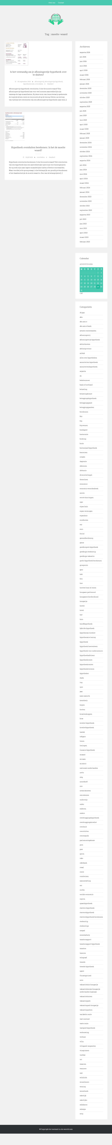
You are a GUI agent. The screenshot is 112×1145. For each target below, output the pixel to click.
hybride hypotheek (87, 628)
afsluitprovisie (85, 349)
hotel (82, 610)
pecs (81, 845)
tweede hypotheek (87, 966)
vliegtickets (84, 1050)
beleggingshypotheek (88, 398)
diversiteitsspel (86, 475)
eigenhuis (84, 516)
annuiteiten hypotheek (89, 362)
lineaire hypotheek (87, 750)
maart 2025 (84, 129)
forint (82, 534)
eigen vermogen (86, 511)
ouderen (83, 809)
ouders (82, 813)
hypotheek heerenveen (89, 646)
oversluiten (39, 84)
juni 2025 (83, 115)
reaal (82, 867)
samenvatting (85, 881)
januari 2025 (84, 138)
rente (82, 872)
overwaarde (84, 836)
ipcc (81, 687)
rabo (81, 858)
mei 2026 (83, 66)
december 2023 (85, 197)
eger (81, 502)
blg (81, 421)
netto (82, 773)
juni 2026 (83, 61)
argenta (83, 371)
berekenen (84, 412)
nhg (81, 777)
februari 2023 (85, 242)
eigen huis (84, 506)
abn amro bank (85, 326)
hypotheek (84, 642)
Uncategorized (85, 976)
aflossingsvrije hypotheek (54, 82)
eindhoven (84, 520)
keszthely (84, 700)
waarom (83, 1064)
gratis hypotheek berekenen (91, 561)
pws (81, 849)
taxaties (83, 948)
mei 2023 (83, 228)
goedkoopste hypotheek (89, 547)
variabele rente (86, 1014)
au (80, 376)
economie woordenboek (89, 489)
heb (81, 574)
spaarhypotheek (86, 903)
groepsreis (84, 565)
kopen (82, 705)
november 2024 (86, 147)
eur (81, 525)
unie (81, 980)
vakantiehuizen (86, 996)
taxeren (83, 953)
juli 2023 (83, 219)
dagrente (83, 461)
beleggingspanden (87, 407)
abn (81, 317)
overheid (83, 827)
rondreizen (84, 876)
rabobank (83, 863)
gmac (82, 543)
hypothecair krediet (87, 633)
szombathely (85, 935)
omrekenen (84, 795)
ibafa (82, 678)
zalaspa (83, 1109)
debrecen (83, 466)
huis (81, 619)
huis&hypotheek (86, 624)
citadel (82, 457)
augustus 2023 (85, 215)
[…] (65, 100)
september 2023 (86, 210)
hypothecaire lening (88, 637)
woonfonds (84, 1091)
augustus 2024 (85, 160)
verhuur (83, 1037)
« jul (81, 293)
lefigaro (83, 737)
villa (81, 1041)
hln (81, 579)
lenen (82, 741)
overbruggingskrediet (88, 822)
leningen (83, 746)
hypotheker (84, 673)
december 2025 (85, 88)
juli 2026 (83, 57)
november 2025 (86, 93)
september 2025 (86, 102)
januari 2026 (84, 84)
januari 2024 (84, 192)
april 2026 (84, 70)
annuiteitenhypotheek (88, 367)
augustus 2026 (85, 52)
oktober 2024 (85, 151)
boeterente (84, 434)
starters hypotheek (87, 908)
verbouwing (84, 1032)
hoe (81, 583)
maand (82, 755)
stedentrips (84, 926)
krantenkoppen (86, 714)
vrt (81, 1059)
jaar (81, 691)
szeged (82, 930)
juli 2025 (83, 111)
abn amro (83, 322)
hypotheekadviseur (87, 655)
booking (83, 439)
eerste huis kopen (87, 497)
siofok (82, 890)
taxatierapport (85, 939)
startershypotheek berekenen (91, 917)
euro (81, 529)
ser (81, 885)
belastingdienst (86, 394)
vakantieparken (86, 1010)
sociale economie (86, 894)
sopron (82, 899)
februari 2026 (85, 79)
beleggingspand (86, 403)
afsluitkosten (85, 344)
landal (82, 732)
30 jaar (82, 313)
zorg (81, 1114)
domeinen (84, 479)
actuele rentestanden (88, 331)
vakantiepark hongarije (89, 1005)
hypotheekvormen (87, 669)
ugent (82, 971)
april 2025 (84, 124)
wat (81, 1073)
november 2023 (86, 201)
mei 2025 (83, 120)
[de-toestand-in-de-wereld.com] (56, 18)
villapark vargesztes (88, 1046)
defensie (83, 470)
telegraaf (83, 958)
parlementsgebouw (87, 840)
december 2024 (85, 143)
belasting (83, 389)
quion (82, 854)
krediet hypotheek (87, 723)
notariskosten (85, 791)
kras (81, 718)
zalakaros (83, 1105)
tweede (82, 962)
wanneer (83, 1069)
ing (81, 682)
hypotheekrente (28, 84)
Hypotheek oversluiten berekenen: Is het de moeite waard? (38, 149)
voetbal (82, 1055)
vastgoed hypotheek (87, 1028)
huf (81, 615)
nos (81, 786)
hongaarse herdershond (89, 597)
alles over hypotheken (88, 358)
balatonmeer (85, 380)
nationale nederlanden (89, 768)
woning (83, 1087)
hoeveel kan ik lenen (88, 588)
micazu (83, 759)
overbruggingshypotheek (89, 818)
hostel (82, 606)
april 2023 (84, 233)
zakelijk (83, 1096)
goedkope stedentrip (88, 552)
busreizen (83, 452)
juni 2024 (83, 170)
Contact (61, 3)
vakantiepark (85, 1001)
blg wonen (84, 425)
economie (84, 484)
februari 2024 (85, 188)
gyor (81, 570)
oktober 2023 (85, 206)
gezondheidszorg (86, 538)
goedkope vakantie (87, 556)
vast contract (85, 1019)
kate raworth (85, 696)
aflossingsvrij (39, 82)
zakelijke (83, 1100)
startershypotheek (87, 912)
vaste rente (84, 1023)
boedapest (84, 430)
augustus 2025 (85, 106)
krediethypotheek (87, 727)
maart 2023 (84, 237)
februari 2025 (85, 133)
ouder (82, 804)
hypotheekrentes (86, 664)
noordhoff (84, 782)
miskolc (83, 764)
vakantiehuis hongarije (89, 985)
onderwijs (84, 800)
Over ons (52, 3)
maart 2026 (84, 75)
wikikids (83, 1077)
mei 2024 (83, 174)
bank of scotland (86, 385)
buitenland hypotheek (88, 448)
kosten (82, 709)
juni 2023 (83, 224)
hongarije (83, 601)
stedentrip (84, 921)
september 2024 (86, 156)
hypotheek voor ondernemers (91, 651)
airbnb (82, 353)
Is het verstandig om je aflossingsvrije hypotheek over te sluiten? (38, 73)
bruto (82, 443)
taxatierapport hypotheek (90, 944)
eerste (82, 493)
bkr (81, 416)
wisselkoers (84, 1082)
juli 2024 (83, 165)
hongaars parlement (88, 592)
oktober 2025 (85, 97)
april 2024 (84, 179)
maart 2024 (84, 183)
